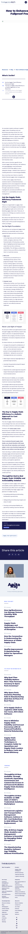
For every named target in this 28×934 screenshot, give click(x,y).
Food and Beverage (19, 895)
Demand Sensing (19, 872)
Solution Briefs (5, 908)
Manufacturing (18, 884)
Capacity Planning (19, 874)
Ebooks (4, 919)
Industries (17, 879)
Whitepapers (5, 906)
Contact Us (17, 904)
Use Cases (4, 879)
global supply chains (15, 428)
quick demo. (5, 519)
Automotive (18, 890)
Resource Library (6, 903)
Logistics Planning (19, 876)
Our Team (17, 906)
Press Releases (18, 910)
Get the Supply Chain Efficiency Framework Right (11, 83)
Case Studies (5, 910)
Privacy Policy (3, 932)
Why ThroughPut (6, 867)
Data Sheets (5, 914)
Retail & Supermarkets (20, 893)
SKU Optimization (6, 894)
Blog (3, 904)
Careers (17, 912)
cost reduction (8, 166)
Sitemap (4, 921)
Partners (17, 908)
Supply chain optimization (10, 535)
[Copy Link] (9, 554)
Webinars (4, 912)
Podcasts (4, 918)
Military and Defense (20, 891)
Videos (3, 916)
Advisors (17, 914)
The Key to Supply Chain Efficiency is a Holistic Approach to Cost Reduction (13, 87)
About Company (19, 903)
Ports (16, 897)
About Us (17, 900)
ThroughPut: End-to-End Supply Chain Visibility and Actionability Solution (12, 92)
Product (17, 867)
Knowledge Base (6, 900)
